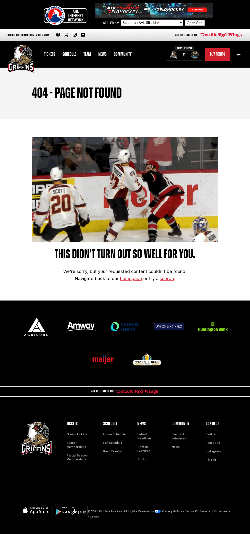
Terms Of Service (197, 511)
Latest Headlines (144, 436)
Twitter (211, 434)
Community (123, 54)
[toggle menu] (239, 54)
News (102, 54)
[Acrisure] (37, 327)
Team (87, 54)
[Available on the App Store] (36, 510)
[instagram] (75, 35)
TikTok (211, 460)
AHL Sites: (111, 23)
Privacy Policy (172, 511)
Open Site (195, 23)
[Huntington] (213, 327)
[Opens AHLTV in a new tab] (154, 10)
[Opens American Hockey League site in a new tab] (66, 15)
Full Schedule (112, 443)
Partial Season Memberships (77, 457)
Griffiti (142, 459)
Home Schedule (114, 434)
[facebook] (58, 35)
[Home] (21, 59)
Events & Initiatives (179, 436)
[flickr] (83, 35)
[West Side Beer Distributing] (147, 359)
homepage (131, 278)
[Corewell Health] (125, 326)
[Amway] (81, 327)
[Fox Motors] (169, 326)
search (167, 278)
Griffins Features (143, 449)
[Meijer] (103, 359)
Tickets (49, 54)
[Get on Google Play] (71, 510)
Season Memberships (76, 445)
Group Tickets (77, 434)
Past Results (112, 451)
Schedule (69, 54)
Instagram (213, 451)
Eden (95, 517)
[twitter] (66, 35)
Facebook (213, 443)
